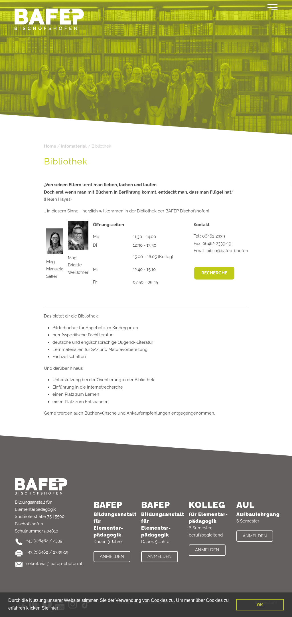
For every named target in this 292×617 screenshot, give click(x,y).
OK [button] (260, 604)
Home (50, 146)
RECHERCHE (214, 273)
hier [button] (54, 608)
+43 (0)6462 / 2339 (44, 540)
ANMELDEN (112, 556)
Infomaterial (74, 146)
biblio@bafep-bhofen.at (229, 250)
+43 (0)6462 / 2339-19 (47, 552)
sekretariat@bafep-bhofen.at (54, 563)
